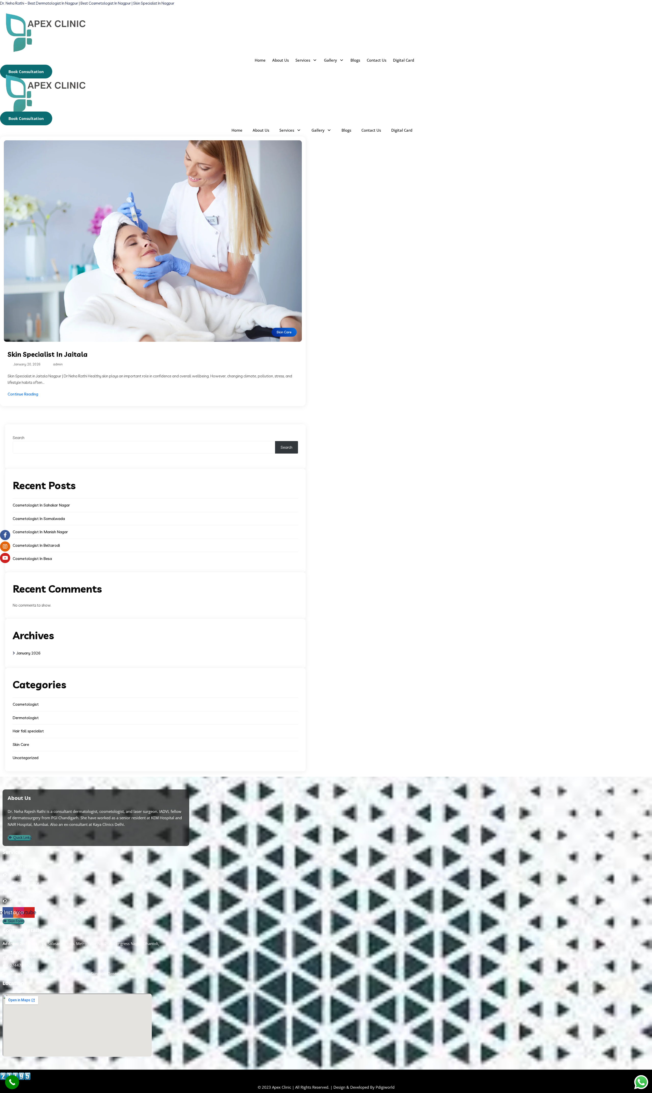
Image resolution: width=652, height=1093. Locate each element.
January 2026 (28, 653)
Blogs (355, 60)
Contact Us (376, 60)
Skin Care (284, 332)
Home (260, 60)
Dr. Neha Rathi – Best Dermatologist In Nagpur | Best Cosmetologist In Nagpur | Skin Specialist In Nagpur (87, 3)
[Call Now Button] (12, 1082)
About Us (280, 60)
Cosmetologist (26, 704)
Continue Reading (23, 394)
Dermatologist (26, 717)
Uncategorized (25, 757)
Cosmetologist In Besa (32, 558)
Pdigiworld (385, 1087)
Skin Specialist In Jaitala (48, 354)
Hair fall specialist (28, 731)
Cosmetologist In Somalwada (39, 518)
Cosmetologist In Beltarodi (36, 545)
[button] (306, 60)
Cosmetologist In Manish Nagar (40, 531)
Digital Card (403, 60)
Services (302, 60)
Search (18, 437)
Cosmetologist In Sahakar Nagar (41, 505)
